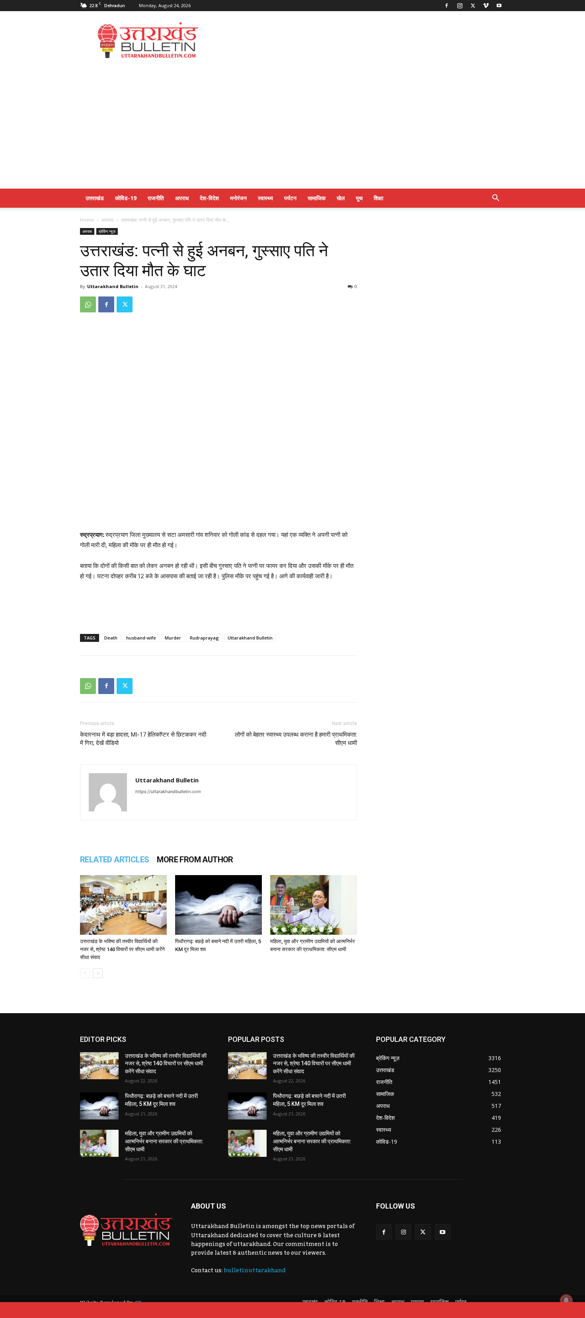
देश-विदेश (209, 198)
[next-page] (98, 973)
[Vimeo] (486, 5)
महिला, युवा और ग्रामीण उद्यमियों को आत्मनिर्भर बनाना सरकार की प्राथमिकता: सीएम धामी (164, 1141)
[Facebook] (446, 5)
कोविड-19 (125, 198)
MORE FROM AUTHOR (195, 859)
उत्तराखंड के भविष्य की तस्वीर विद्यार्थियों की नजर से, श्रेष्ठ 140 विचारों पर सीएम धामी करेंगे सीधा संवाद (122, 949)
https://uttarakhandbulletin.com (168, 791)
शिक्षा (378, 198)
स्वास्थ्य (265, 198)
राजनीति (156, 198)
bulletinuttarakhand (255, 1270)
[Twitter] (473, 5)
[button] (495, 199)
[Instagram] (460, 5)
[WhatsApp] (88, 304)
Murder (173, 638)
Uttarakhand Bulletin (112, 286)
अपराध (182, 198)
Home (87, 219)
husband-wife (141, 638)
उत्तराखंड (95, 198)
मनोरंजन (238, 198)
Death (110, 638)
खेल (341, 198)
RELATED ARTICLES (114, 859)
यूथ (359, 198)
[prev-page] (85, 973)
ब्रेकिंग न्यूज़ (107, 231)
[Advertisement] (360, 40)
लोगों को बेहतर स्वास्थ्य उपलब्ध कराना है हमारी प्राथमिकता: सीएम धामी (296, 739)
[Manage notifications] (566, 1300)
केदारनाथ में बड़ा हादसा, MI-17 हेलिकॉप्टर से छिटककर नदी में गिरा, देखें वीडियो (143, 739)
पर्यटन (290, 198)
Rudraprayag (204, 638)
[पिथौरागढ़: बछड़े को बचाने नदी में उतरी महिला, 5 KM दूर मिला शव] (218, 905)
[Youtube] (499, 5)
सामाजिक (317, 198)
